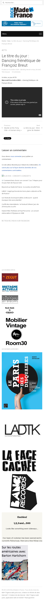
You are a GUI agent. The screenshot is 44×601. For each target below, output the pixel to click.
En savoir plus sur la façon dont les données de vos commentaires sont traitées (21, 167)
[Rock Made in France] (22, 12)
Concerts (26, 176)
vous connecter (16, 156)
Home (4, 41)
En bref (38, 70)
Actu (8, 41)
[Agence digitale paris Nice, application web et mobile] (22, 23)
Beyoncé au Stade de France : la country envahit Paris (21, 187)
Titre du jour (6, 72)
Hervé (28, 70)
